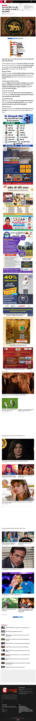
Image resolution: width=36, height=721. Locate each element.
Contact (3, 710)
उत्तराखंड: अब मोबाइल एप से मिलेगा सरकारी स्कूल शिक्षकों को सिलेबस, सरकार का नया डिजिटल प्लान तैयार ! (9, 707)
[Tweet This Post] (15, 38)
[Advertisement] (18, 676)
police (20, 712)
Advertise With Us (5, 709)
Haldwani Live (19, 717)
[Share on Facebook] (10, 38)
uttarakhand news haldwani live (24, 708)
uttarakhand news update (23, 707)
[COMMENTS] (25, 38)
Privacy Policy (4, 711)
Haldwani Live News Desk (10, 13)
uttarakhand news (22, 706)
